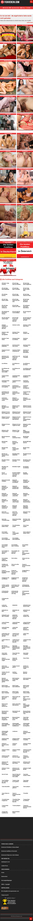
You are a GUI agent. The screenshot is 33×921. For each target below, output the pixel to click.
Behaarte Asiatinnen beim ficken (27, 399)
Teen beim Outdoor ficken (26, 775)
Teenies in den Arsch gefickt (15, 781)
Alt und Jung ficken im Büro (15, 295)
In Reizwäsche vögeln (5, 599)
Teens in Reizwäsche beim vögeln (16, 794)
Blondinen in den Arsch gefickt (27, 460)
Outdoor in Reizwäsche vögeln (26, 667)
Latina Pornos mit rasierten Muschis (15, 634)
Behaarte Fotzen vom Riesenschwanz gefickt (27, 418)
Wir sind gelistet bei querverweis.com (10, 891)
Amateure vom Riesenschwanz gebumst (5, 357)
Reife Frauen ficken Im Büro (26, 692)
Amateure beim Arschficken (16, 339)
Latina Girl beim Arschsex (5, 623)
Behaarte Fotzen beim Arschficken (27, 406)
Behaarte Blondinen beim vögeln (5, 407)
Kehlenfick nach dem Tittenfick (5, 616)
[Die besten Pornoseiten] (9, 904)
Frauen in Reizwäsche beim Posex (26, 565)
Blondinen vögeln (16, 466)
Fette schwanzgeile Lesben (15, 533)
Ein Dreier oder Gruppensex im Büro (26, 520)
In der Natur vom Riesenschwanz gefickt (15, 586)
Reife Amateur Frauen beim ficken (15, 679)
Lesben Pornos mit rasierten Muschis (15, 641)
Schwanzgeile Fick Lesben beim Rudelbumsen (16, 724)
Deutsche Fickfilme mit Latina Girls (15, 494)
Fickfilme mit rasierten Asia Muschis (5, 565)
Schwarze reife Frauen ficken (26, 762)
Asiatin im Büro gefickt (5, 376)
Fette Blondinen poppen (16, 526)
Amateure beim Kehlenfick (5, 346)
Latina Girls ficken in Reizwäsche (26, 628)
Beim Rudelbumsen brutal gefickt (26, 431)
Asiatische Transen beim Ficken (5, 399)
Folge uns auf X (5, 895)
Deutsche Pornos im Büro (5, 512)
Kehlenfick (14, 605)
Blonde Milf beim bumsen (27, 442)
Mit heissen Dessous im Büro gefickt (6, 647)
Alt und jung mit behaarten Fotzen (5, 312)
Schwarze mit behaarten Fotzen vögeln (5, 763)
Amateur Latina (16, 325)
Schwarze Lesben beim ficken (26, 757)
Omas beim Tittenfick (25, 654)
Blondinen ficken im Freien (16, 460)
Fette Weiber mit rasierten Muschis (15, 552)
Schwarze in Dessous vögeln (16, 756)
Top (30, 919)
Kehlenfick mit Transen (26, 611)
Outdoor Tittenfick (14, 673)
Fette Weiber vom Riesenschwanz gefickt (25, 552)
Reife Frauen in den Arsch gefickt (5, 698)
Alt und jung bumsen (4, 295)
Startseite (6, 7)
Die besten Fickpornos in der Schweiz (10, 855)
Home (2, 872)
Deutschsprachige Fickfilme (16, 520)
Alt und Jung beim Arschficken (16, 284)
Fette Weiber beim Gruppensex (6, 539)
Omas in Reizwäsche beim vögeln (6, 659)
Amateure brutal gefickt (5, 351)
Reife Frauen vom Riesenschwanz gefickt (26, 698)
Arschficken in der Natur (26, 364)
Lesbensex (14, 731)
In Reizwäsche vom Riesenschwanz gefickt (25, 593)
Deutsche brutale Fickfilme (6, 481)
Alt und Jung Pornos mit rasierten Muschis (15, 319)
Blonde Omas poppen (5, 448)
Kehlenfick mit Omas (15, 611)
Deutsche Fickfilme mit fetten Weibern (26, 487)
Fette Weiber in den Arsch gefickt (5, 552)
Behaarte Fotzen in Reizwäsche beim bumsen (16, 418)
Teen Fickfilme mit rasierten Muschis (5, 781)
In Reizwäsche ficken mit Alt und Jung (14, 592)
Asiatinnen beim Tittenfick (5, 381)
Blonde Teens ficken (26, 448)
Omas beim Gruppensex (4, 654)
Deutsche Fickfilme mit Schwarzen (5, 507)
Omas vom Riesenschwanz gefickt (5, 667)
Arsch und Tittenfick (25, 357)
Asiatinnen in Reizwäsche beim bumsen (16, 387)
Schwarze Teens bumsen (5, 769)
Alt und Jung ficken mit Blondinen (26, 300)
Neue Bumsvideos (15, 7)
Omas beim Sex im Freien (16, 654)
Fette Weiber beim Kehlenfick (16, 539)
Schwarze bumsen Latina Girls (5, 745)
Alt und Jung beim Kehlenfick (5, 289)
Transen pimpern (16, 805)
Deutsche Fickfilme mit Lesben (26, 494)
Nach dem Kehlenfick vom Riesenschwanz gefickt (16, 647)
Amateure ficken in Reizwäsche (16, 351)
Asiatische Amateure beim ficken (16, 393)
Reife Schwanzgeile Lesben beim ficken (26, 705)
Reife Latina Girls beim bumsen (16, 704)
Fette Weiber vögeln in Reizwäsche (5, 559)
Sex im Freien (5, 774)
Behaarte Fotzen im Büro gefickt (6, 417)
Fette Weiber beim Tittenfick (15, 545)
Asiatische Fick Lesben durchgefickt (26, 393)
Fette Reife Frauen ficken (5, 532)
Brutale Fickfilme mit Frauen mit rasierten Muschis (16, 474)
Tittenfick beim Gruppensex (5, 800)
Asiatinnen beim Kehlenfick (16, 376)
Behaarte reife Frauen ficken (5, 431)
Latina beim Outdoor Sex (26, 616)
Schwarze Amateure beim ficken (26, 732)
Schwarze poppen (14, 744)
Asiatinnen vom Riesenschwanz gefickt (5, 393)
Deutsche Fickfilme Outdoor (14, 507)
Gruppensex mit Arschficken (5, 578)
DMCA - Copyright (5, 884)
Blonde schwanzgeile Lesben (15, 449)
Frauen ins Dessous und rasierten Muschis (14, 572)
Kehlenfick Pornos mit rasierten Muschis (15, 617)
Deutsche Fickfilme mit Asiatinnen (26, 481)
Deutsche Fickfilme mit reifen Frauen (15, 501)
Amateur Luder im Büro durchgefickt (5, 333)
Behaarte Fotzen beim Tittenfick (27, 412)
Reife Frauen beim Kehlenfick (16, 686)
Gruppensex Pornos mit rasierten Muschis (25, 579)
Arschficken (4, 363)
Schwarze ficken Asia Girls (27, 744)
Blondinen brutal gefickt (27, 454)
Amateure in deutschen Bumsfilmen (26, 351)
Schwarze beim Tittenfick (26, 739)
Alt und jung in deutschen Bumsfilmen (26, 306)
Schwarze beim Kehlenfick (5, 739)
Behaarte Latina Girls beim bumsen (27, 425)
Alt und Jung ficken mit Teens (16, 306)
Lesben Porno (4, 865)
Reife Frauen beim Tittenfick (5, 692)
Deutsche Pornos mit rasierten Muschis (15, 513)
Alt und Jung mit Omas (27, 312)
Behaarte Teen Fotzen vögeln (15, 431)
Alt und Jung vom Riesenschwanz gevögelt (27, 319)
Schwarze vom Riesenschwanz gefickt (16, 769)
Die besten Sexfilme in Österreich (9, 851)
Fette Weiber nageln (25, 545)
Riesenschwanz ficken (16, 812)
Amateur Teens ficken (5, 339)
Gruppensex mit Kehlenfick (15, 578)
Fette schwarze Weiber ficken (27, 532)
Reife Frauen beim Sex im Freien (26, 686)
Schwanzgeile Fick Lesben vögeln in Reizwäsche (5, 733)
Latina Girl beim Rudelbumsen (26, 623)
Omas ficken (26, 658)
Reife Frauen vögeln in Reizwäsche (5, 705)
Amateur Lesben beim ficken (27, 325)
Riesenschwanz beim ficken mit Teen (26, 712)
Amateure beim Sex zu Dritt (16, 346)
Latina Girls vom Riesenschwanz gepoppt (5, 634)
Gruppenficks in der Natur (25, 571)
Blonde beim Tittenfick (26, 437)
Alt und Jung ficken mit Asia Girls (15, 300)
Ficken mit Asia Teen (25, 559)
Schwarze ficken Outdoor (16, 750)
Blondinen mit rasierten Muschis (5, 468)
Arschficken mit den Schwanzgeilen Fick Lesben (5, 370)
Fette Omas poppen (26, 526)
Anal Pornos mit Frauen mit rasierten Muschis (16, 358)
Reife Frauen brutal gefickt (15, 692)
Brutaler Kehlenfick (25, 473)
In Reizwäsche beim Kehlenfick (26, 586)
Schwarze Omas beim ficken (16, 762)
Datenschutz (4, 876)
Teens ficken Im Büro (5, 794)
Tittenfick (25, 793)
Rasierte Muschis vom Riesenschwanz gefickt (5, 680)
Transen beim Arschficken (26, 800)
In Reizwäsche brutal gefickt (5, 592)
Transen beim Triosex (5, 806)
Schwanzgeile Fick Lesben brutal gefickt (26, 724)
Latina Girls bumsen (15, 628)
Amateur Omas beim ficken (15, 333)
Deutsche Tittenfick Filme (5, 520)
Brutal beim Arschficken (26, 467)
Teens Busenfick (6, 786)
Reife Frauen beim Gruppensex (6, 686)
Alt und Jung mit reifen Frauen (5, 318)
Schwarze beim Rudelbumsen (15, 739)
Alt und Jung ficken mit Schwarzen (5, 306)
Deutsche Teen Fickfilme (26, 512)
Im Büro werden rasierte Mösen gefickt (5, 586)
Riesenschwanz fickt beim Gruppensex (5, 718)
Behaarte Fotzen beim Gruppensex (6, 412)
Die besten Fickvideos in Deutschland (10, 847)
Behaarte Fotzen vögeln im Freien (16, 425)
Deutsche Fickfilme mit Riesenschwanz (26, 501)
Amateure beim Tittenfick (26, 346)
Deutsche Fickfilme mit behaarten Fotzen (5, 488)
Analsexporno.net (5, 861)
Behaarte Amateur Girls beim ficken (15, 399)
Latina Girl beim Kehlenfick (16, 623)
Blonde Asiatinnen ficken (16, 437)
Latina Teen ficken (26, 634)
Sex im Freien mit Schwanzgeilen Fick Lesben (16, 775)
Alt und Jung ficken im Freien (27, 295)
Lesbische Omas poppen (27, 640)
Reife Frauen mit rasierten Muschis (16, 698)
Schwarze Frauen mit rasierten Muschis (27, 751)
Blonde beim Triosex (4, 442)
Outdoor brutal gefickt (15, 666)
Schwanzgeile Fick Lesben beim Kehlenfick (6, 724)
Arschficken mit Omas (16, 369)
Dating (23, 7)
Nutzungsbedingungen (6, 880)
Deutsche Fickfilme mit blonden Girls (15, 487)
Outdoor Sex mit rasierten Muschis (6, 673)
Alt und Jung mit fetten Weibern (16, 312)
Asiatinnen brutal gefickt (16, 381)
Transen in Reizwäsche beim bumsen (27, 806)
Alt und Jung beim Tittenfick (16, 289)
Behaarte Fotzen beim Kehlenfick (16, 412)
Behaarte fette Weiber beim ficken (16, 407)
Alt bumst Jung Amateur (5, 284)
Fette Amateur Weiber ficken (5, 526)
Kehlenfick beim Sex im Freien (27, 606)
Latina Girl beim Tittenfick (5, 628)
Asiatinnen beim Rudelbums (27, 376)
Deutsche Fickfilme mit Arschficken (15, 481)
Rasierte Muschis (25, 673)
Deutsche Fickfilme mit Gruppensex (5, 494)
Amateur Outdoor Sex (26, 333)
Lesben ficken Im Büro (6, 640)
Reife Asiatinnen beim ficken (27, 679)
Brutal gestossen (4, 473)
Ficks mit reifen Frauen (15, 565)
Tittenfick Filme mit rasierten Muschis (16, 800)
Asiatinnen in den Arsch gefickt (6, 386)
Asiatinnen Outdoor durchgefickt (26, 387)
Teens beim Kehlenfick (26, 781)
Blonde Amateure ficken (6, 437)
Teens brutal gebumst (15, 787)
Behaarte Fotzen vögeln (6, 425)
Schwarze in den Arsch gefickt (5, 756)
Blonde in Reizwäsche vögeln (15, 442)
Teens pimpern (26, 786)
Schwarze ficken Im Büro (5, 750)
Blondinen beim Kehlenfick (15, 454)
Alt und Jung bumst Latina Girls (26, 289)
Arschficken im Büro (15, 364)
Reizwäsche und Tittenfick (16, 712)
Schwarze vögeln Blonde (27, 769)
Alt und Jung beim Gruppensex (27, 284)
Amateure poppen (25, 339)
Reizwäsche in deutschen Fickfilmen (5, 712)
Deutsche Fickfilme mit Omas (5, 501)
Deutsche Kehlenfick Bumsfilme (25, 507)
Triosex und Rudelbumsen (5, 812)
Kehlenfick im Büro (5, 611)
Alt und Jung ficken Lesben (5, 300)
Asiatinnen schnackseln (26, 381)
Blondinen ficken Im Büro (5, 460)
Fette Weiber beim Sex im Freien (5, 546)
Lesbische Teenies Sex (4, 606)
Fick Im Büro (14, 558)
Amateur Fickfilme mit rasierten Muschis (5, 326)
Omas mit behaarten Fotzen (14, 659)
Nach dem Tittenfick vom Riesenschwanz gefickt (26, 647)
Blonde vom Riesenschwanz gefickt (5, 455)
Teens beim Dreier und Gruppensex (26, 718)
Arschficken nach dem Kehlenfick (27, 369)
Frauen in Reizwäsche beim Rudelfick (6, 571)
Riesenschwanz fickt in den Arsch (16, 718)
